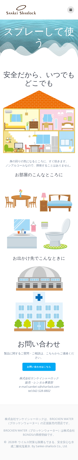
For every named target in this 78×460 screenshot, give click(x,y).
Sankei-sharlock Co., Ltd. (51, 446)
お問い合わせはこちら (39, 366)
